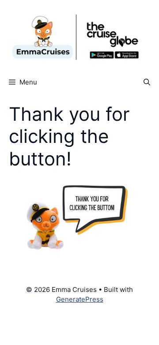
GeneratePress (79, 299)
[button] (147, 82)
